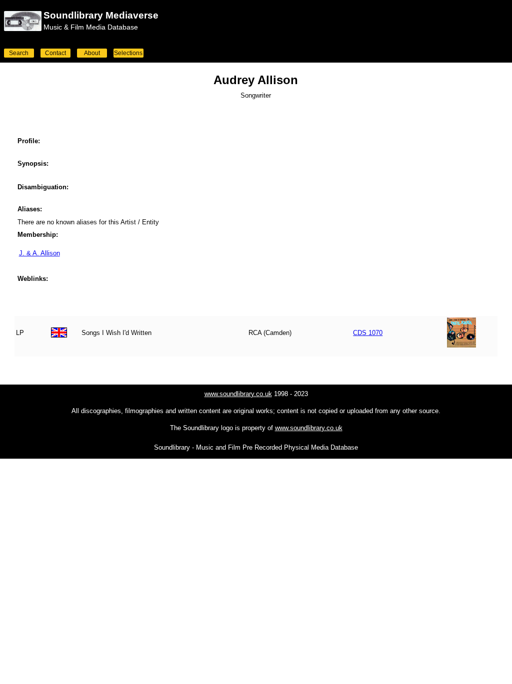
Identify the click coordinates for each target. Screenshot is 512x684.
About (92, 53)
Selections (128, 53)
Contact (55, 53)
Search (18, 53)
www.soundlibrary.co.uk (238, 394)
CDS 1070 (367, 332)
